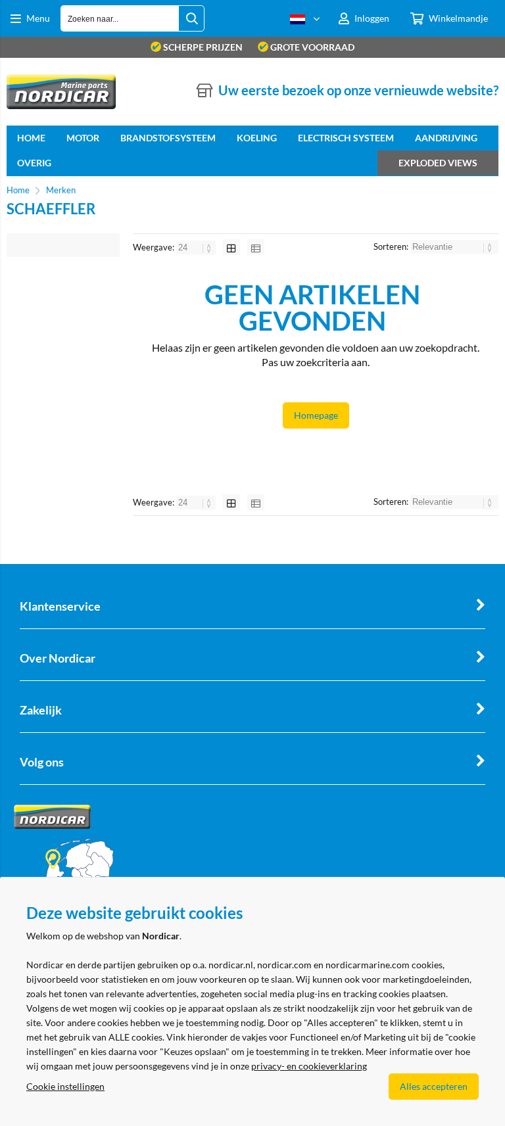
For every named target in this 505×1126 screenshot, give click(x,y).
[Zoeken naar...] (191, 18)
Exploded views (437, 162)
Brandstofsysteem (168, 137)
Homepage (316, 415)
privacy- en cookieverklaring (309, 1065)
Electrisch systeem (346, 137)
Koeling (257, 137)
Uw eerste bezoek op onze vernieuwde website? (358, 90)
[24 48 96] (197, 247)
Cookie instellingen (65, 1086)
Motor (82, 137)
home (31, 137)
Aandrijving (446, 137)
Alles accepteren (434, 1086)
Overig (34, 162)
